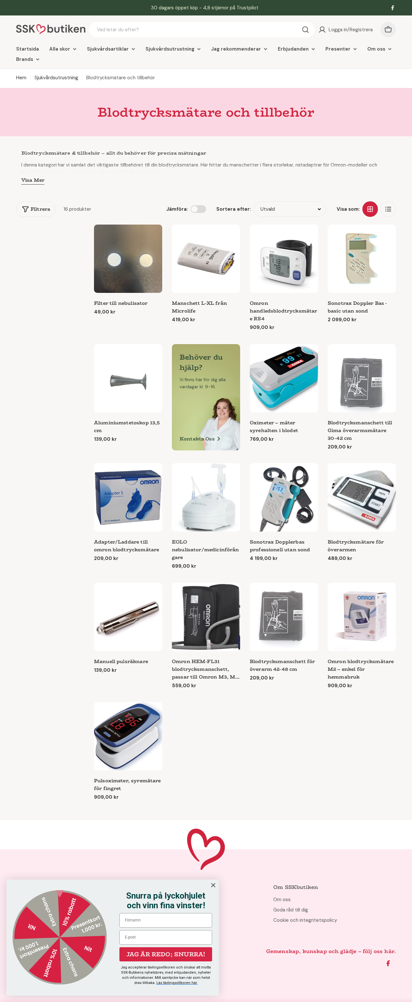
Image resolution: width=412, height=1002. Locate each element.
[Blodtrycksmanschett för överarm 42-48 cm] (284, 617)
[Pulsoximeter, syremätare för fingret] (128, 736)
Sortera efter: (233, 209)
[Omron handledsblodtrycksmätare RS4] (284, 259)
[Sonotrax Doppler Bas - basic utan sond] (362, 259)
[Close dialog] (213, 885)
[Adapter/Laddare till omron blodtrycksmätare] (128, 497)
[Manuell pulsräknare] (128, 617)
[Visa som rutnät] (370, 209)
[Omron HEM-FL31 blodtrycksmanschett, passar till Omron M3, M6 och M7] (206, 617)
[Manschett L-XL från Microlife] (206, 259)
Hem (21, 77)
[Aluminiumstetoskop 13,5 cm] (128, 378)
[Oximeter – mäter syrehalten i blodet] (284, 378)
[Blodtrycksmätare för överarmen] (362, 497)
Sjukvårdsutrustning (56, 77)
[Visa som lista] (388, 209)
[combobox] (201, 29)
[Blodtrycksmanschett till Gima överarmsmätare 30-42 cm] (362, 378)
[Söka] (305, 30)
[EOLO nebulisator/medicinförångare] (206, 497)
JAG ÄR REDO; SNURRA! (165, 954)
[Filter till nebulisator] (128, 259)
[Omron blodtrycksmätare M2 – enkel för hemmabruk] (362, 617)
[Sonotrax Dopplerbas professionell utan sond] (284, 497)
